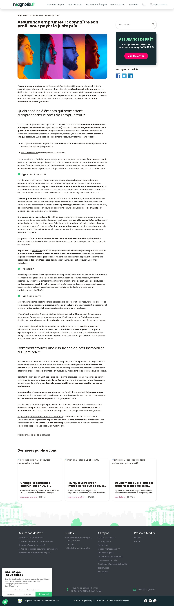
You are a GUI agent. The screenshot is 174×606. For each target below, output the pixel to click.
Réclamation (103, 568)
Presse (137, 541)
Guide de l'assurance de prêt (78, 537)
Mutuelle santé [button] (75, 4)
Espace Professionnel (107, 549)
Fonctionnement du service (110, 556)
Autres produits (117, 4)
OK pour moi (44, 594)
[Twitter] (125, 75)
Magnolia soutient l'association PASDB (41, 600)
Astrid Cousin (34, 435)
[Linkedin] (131, 75)
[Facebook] (119, 75)
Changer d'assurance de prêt (32, 545)
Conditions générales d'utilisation (113, 564)
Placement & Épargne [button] (96, 4)
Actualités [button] (133, 4)
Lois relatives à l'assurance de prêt (34, 552)
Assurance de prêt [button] (56, 4)
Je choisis (27, 594)
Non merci (10, 594)
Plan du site (103, 571)
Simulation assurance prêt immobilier (35, 541)
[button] (5, 602)
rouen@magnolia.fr (147, 589)
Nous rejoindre (104, 541)
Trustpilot (124, 600)
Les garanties (73, 540)
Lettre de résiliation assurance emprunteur (38, 549)
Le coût (70, 544)
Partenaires (103, 545)
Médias (137, 537)
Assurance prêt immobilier (30, 537)
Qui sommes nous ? (106, 537)
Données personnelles (108, 560)
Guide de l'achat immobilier (77, 548)
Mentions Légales (106, 552)
